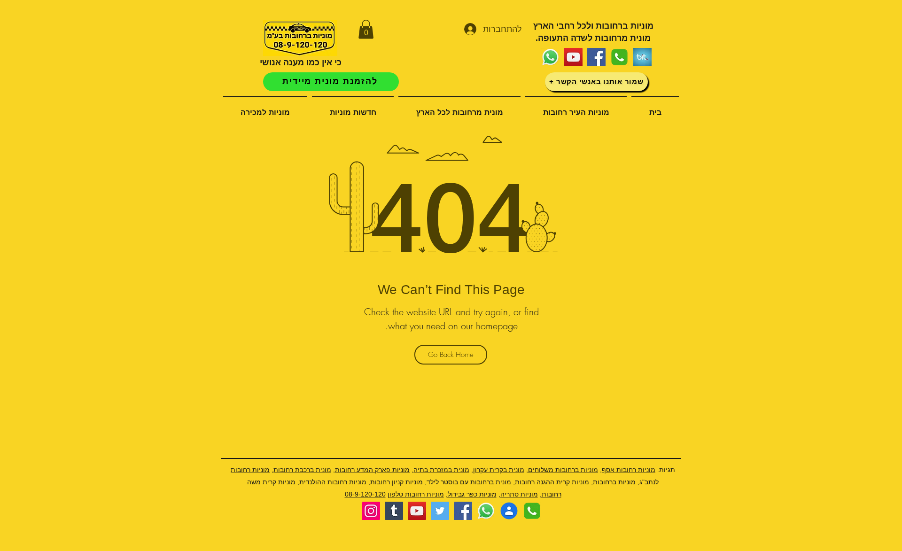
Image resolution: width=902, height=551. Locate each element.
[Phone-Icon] (619, 57)
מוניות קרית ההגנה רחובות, (551, 482)
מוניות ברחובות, (613, 482)
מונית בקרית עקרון (498, 469)
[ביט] (642, 57)
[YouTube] (573, 57)
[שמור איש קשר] (509, 511)
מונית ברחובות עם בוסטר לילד (469, 482)
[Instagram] (371, 511)
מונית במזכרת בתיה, (440, 469)
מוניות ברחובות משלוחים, (562, 469)
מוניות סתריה (519, 494)
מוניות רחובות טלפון (416, 494)
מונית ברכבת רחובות (302, 469)
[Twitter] (440, 511)
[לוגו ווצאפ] (550, 57)
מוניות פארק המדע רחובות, (371, 469)
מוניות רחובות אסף (628, 469)
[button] (366, 29)
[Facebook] (596, 57)
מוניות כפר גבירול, (471, 494)
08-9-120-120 (365, 494)
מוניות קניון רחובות (396, 482)
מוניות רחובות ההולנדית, (331, 482)
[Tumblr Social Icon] (394, 511)
